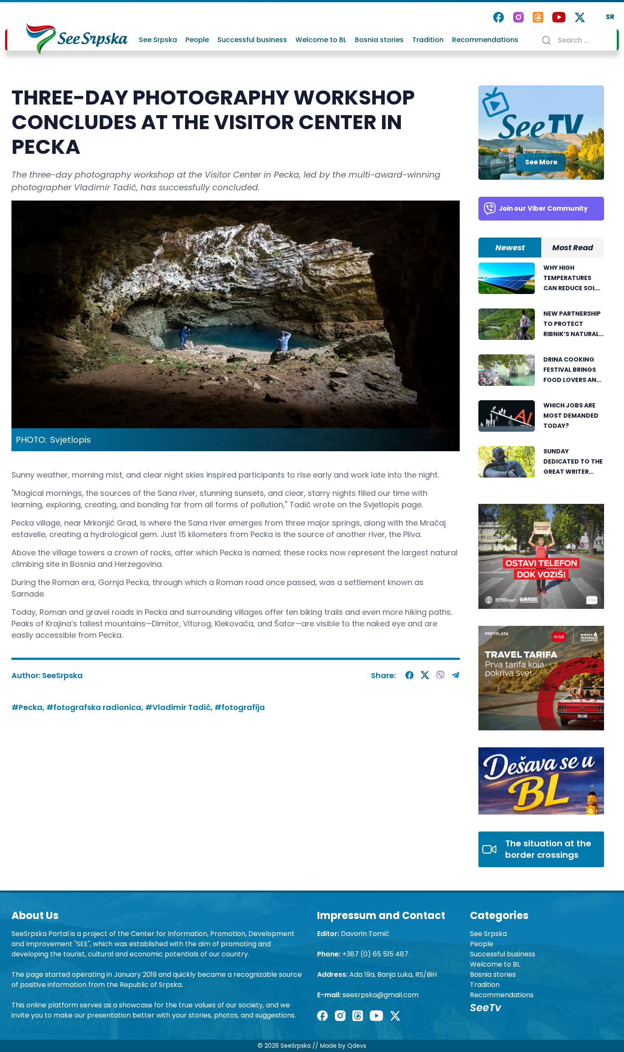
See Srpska (158, 40)
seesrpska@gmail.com (381, 995)
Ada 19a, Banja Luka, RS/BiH (393, 974)
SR (610, 17)
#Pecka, (28, 707)
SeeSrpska (62, 675)
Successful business (252, 40)
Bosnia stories (379, 40)
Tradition (428, 40)
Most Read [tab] (572, 247)
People (197, 40)
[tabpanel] (541, 375)
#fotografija (239, 707)
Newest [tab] (510, 247)
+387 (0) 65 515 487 (375, 954)
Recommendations (485, 40)
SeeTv (485, 1008)
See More (541, 162)
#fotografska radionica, (95, 707)
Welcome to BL (320, 40)
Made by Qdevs (343, 1045)
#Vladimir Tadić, (179, 707)
